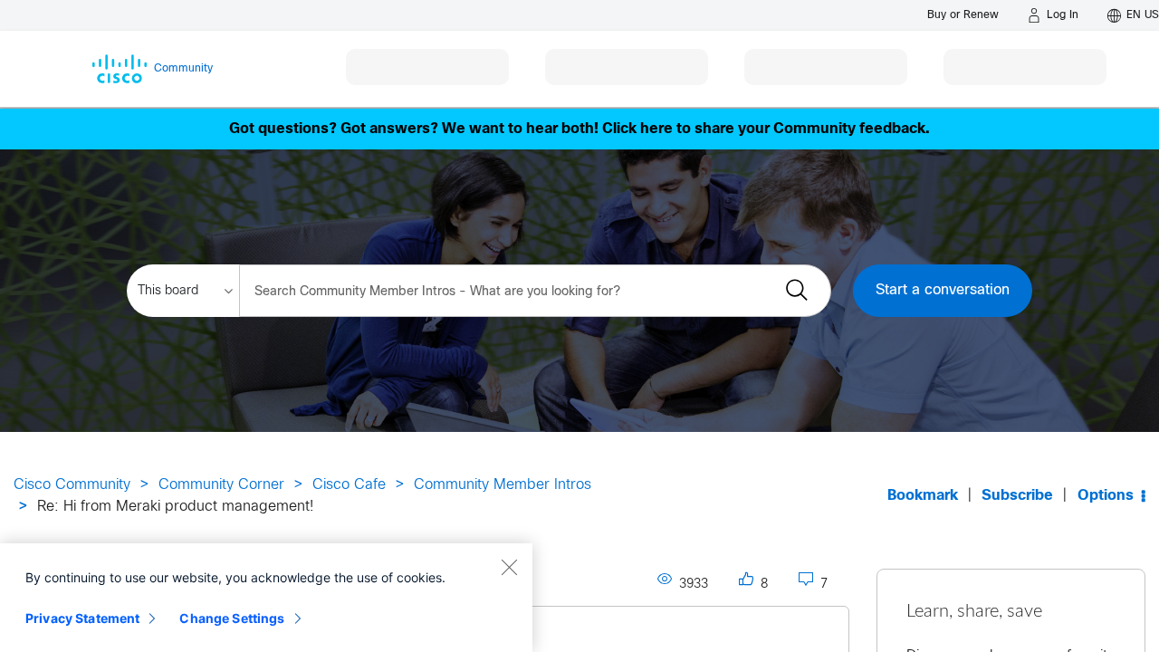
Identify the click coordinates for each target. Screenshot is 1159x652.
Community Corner (221, 485)
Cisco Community (72, 485)
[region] (266, 597)
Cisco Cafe (349, 485)
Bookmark (922, 496)
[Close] (509, 567)
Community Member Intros (502, 485)
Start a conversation (943, 290)
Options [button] (1106, 496)
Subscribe (1017, 496)
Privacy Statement (82, 618)
